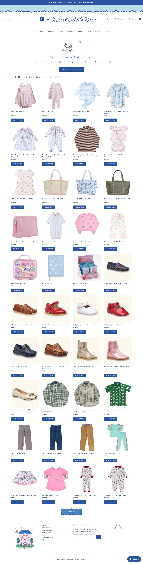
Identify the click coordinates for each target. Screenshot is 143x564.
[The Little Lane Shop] (71, 19)
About (44, 525)
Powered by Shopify (80, 559)
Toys (89, 31)
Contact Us (77, 69)
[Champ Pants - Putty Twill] (25, 437)
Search (64, 69)
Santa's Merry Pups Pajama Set (84, 495)
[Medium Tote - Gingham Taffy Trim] (56, 182)
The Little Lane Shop (68, 559)
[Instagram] (115, 527)
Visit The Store (47, 530)
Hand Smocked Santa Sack (52, 242)
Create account (120, 19)
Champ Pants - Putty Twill (20, 453)
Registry (98, 31)
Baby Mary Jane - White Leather (85, 325)
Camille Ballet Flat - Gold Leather (23, 410)
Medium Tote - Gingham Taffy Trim (54, 198)
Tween (80, 31)
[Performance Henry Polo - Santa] (118, 394)
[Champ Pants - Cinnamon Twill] (87, 437)
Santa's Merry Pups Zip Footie (115, 495)
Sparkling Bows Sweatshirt (83, 242)
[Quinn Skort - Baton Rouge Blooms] (25, 479)
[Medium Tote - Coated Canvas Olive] (118, 182)
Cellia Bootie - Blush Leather (83, 366)
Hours (44, 535)
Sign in (109, 19)
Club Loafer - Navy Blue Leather (115, 283)
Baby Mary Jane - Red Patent (115, 325)
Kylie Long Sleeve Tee (50, 495)
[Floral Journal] (56, 267)
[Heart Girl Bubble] (25, 95)
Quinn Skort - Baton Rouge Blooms (23, 495)
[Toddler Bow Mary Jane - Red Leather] (56, 309)
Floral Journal (47, 283)
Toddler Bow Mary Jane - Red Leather (55, 325)
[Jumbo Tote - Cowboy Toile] (87, 182)
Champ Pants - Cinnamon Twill (84, 453)
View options (18, 120)
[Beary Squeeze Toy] (87, 267)
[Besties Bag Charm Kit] (25, 267)
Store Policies (47, 537)
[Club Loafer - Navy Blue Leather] (118, 267)
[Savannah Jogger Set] (118, 437)
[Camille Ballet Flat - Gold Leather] (25, 394)
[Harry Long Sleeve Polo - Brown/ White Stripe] (87, 139)
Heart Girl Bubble (17, 111)
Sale (108, 31)
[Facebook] (120, 527)
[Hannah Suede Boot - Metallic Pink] (118, 350)
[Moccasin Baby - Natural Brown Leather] (56, 350)
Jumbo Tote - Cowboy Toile (83, 198)
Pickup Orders (46, 532)
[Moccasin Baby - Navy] (25, 350)
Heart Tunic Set (47, 111)
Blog (43, 540)
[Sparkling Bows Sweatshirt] (87, 223)
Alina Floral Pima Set (81, 111)
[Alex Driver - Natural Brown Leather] (25, 309)
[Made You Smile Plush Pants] (118, 226)
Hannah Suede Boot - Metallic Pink (117, 366)
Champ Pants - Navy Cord (51, 453)
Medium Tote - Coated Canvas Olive (117, 198)
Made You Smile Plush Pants (114, 242)
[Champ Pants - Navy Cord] (56, 437)
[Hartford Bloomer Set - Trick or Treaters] (118, 139)
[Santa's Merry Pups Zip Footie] (118, 479)
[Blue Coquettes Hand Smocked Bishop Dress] (25, 139)
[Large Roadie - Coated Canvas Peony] (25, 226)
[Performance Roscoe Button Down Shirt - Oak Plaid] (56, 394)
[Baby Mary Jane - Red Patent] (118, 309)
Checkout (132, 19)
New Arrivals (38, 31)
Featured (51, 31)
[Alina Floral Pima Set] (87, 95)
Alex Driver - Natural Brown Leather (24, 325)
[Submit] (42, 19)
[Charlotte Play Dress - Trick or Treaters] (25, 182)
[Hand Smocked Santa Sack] (56, 226)
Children (70, 31)
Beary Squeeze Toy (80, 283)
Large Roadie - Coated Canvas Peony (24, 242)
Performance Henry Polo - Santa (116, 410)
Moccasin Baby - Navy (19, 366)
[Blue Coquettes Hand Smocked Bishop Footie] (56, 139)
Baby (61, 31)
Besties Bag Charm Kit (19, 283)
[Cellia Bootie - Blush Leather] (87, 350)
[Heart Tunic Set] (56, 95)
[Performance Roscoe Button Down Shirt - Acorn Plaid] (87, 394)
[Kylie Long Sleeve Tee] (56, 479)
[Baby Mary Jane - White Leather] (87, 309)
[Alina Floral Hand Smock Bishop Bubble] (118, 95)
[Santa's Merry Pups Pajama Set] (87, 479)
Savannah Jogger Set (112, 453)
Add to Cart (48, 207)
